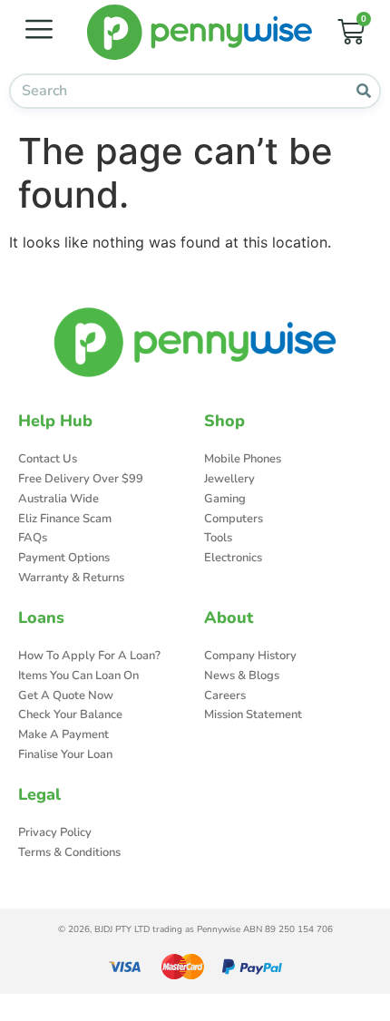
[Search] (363, 91)
